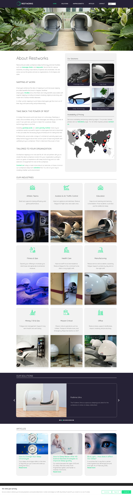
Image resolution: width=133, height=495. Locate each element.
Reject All (116, 492)
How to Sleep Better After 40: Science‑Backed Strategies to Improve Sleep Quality (65, 458)
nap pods (39, 67)
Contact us (20, 165)
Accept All (126, 492)
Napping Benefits (78, 3)
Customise (106, 492)
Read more (27, 468)
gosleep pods (27, 128)
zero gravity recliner (43, 128)
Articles (91, 3)
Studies (27, 93)
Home (54, 3)
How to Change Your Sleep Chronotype (30, 457)
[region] (66, 490)
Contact (102, 3)
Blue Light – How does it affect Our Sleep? (100, 457)
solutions (37, 168)
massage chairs (27, 67)
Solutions (64, 3)
